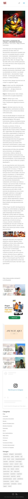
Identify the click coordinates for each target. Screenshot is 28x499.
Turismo (5, 440)
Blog (18, 43)
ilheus (22, 466)
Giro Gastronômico (8, 433)
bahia (12, 456)
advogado (11, 454)
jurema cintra (6, 471)
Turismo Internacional (8, 445)
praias (14, 478)
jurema (17, 469)
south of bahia (6, 483)
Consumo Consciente (8, 419)
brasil (4, 459)
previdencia (20, 478)
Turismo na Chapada (8, 447)
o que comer (6, 473)
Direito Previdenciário (8, 423)
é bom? (9, 486)
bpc (21, 456)
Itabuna (12, 469)
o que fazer (12, 473)
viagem (5, 486)
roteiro (16, 481)
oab (11, 471)
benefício (17, 456)
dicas (21, 464)
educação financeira (7, 466)
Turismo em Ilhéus (8, 443)
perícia (18, 476)
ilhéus (4, 469)
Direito (4, 421)
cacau (12, 459)
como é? (16, 464)
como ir (11, 464)
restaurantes (6, 481)
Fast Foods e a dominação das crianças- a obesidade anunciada (12, 41)
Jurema (7, 43)
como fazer (5, 464)
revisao (12, 481)
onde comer (16, 471)
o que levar (19, 473)
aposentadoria (18, 454)
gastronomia (16, 466)
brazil (8, 459)
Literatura (5, 438)
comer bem (11, 461)
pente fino (13, 476)
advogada (5, 454)
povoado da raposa (7, 478)
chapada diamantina (19, 459)
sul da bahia (13, 483)
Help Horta (5, 435)
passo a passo (6, 476)
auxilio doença (6, 456)
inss (8, 469)
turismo (19, 483)
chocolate (5, 461)
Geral (4, 431)
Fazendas (5, 428)
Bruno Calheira (20, 497)
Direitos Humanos (7, 426)
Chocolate (5, 416)
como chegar (18, 461)
